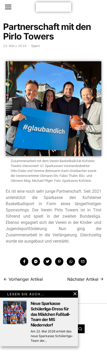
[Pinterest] (59, 261)
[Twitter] (47, 261)
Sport (35, 46)
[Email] (82, 261)
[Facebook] (24, 261)
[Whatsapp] (71, 261)
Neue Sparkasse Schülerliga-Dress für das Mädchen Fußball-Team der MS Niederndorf (50, 314)
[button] (80, 328)
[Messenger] (36, 261)
